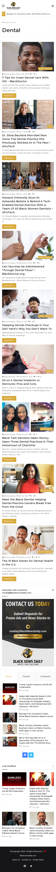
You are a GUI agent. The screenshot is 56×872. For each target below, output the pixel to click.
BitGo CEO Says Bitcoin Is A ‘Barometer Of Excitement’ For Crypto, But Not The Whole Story (35, 740)
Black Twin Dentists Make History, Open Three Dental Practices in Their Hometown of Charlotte (28, 441)
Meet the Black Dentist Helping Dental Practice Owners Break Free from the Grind (26, 503)
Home (6, 22)
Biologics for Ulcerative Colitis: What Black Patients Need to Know (36, 715)
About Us (16, 860)
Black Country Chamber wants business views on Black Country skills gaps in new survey (35, 728)
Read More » (9, 96)
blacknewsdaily (9, 74)
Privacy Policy (38, 860)
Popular (26, 676)
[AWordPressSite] (14, 6)
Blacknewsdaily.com (28, 855)
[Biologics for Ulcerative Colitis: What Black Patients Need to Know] (10, 717)
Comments (46, 676)
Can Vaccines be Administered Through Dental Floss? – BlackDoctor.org (23, 270)
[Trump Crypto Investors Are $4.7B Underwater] (10, 688)
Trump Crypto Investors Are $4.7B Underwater (13, 789)
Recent (8, 676)
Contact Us (26, 860)
